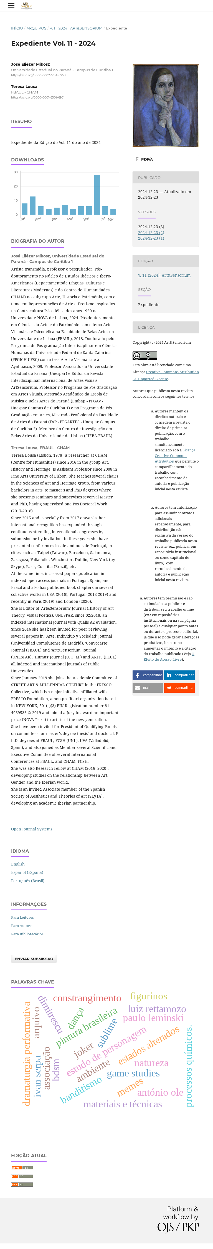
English (18, 864)
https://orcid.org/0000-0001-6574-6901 (38, 98)
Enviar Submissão (34, 959)
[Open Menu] (11, 5)
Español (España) (27, 872)
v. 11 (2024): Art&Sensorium (76, 28)
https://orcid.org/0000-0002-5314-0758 (38, 75)
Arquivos (36, 28)
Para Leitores (22, 917)
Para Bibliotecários (27, 933)
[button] (148, 675)
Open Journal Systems (31, 829)
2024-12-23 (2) (151, 232)
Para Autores (22, 925)
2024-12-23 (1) (151, 238)
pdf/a (146, 159)
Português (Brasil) (27, 880)
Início (17, 28)
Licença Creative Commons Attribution (175, 456)
